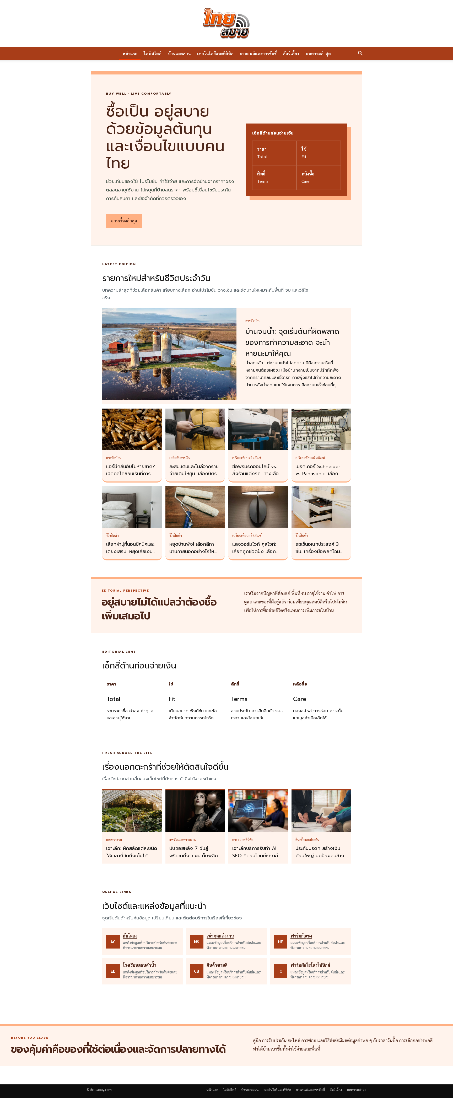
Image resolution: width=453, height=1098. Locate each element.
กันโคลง (130, 936)
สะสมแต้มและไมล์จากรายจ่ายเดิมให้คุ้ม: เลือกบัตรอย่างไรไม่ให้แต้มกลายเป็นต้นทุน (194, 477)
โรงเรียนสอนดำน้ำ (139, 965)
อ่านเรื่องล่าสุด (124, 220)
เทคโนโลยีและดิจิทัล (215, 53)
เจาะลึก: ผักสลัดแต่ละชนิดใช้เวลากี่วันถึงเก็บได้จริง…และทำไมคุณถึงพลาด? (131, 859)
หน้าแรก (129, 53)
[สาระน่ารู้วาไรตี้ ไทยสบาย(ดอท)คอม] (226, 23)
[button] (360, 54)
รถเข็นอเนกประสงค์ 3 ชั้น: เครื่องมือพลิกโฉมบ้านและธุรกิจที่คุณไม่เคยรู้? (319, 555)
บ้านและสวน (179, 53)
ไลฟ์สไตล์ (152, 53)
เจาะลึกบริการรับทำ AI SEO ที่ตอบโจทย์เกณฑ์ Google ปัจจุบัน (255, 856)
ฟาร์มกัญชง (301, 936)
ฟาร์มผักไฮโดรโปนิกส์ (310, 965)
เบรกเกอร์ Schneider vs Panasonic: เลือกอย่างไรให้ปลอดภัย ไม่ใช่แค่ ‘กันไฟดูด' (319, 477)
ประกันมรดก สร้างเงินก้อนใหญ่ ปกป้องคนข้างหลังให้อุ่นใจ (319, 856)
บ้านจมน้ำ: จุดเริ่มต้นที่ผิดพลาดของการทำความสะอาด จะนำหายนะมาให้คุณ (292, 342)
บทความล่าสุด (318, 53)
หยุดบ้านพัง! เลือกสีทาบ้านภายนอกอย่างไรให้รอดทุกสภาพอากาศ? (191, 551)
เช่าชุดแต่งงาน (220, 936)
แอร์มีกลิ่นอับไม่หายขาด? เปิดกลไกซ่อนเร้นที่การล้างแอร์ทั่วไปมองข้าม (130, 474)
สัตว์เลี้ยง (291, 53)
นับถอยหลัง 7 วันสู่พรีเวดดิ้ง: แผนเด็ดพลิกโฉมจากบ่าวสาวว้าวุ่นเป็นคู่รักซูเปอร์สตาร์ (194, 859)
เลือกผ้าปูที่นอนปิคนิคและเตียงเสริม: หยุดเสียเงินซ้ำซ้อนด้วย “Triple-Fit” (132, 551)
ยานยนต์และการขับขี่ (258, 53)
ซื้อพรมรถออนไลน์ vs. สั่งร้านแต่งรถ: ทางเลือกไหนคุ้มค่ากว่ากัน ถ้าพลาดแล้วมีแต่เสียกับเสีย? (258, 477)
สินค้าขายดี (217, 965)
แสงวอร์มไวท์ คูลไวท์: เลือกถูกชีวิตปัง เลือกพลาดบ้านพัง (254, 551)
